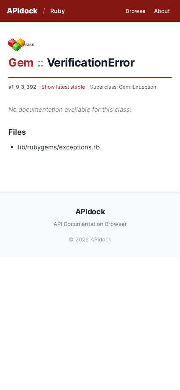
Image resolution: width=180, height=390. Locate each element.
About (162, 11)
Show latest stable (63, 87)
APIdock (22, 10)
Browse (136, 11)
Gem (21, 62)
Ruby (57, 10)
